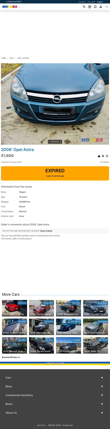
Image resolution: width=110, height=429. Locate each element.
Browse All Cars (9, 357)
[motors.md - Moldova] (42, 425)
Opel (11, 58)
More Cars (10, 294)
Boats (9, 403)
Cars (3, 58)
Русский (91, 2)
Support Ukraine (55, 363)
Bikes (9, 386)
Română (82, 2)
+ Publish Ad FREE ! (13, 2)
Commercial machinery (19, 395)
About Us (11, 412)
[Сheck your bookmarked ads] (95, 6)
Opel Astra (23, 58)
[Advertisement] (55, 35)
